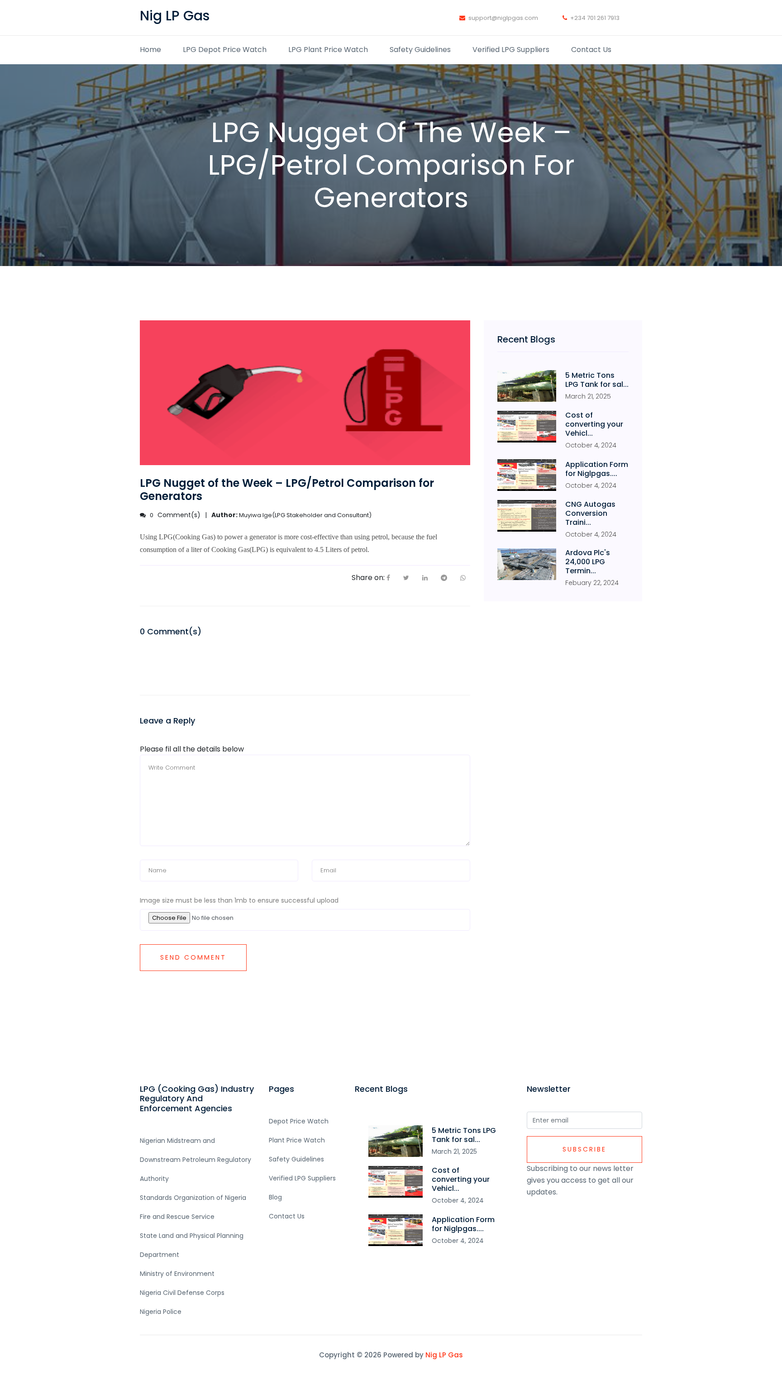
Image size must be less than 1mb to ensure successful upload (239, 900)
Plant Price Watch (297, 1140)
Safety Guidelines (420, 49)
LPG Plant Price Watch (328, 49)
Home (150, 49)
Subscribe (584, 1149)
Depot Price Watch (299, 1121)
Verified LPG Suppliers (510, 49)
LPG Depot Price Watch (225, 49)
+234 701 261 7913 (595, 18)
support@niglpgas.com (503, 18)
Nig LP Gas (444, 1355)
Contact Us (591, 49)
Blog (275, 1197)
